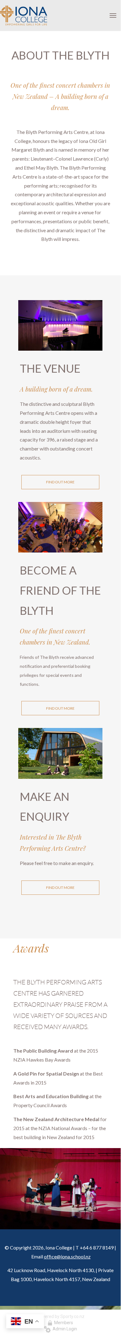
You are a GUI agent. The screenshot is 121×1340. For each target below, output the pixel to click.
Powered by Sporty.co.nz (60, 1316)
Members (62, 1322)
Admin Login (64, 1328)
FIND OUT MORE (60, 482)
